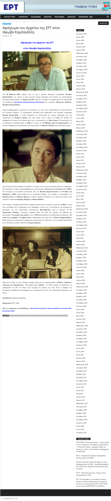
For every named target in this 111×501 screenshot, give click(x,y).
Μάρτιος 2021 (80, 244)
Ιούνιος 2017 (80, 390)
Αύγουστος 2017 (81, 384)
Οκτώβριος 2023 (81, 144)
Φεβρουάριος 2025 (82, 92)
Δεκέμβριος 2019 (81, 293)
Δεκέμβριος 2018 (81, 332)
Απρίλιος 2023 (80, 163)
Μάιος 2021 (79, 238)
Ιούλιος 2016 (80, 426)
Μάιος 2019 (79, 316)
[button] (107, 16)
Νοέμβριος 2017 (81, 374)
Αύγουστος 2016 (81, 423)
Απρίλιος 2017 (80, 397)
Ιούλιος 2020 (80, 270)
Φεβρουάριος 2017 (82, 403)
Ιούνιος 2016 (80, 429)
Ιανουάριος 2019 (81, 329)
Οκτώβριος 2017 (81, 377)
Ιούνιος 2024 (80, 118)
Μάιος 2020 (79, 277)
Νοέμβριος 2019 (81, 296)
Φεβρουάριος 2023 (82, 170)
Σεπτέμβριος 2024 (81, 108)
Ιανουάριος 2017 (81, 407)
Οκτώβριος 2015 (81, 432)
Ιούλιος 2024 (80, 115)
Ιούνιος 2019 (80, 313)
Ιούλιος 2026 (80, 37)
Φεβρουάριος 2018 (82, 364)
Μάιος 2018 (79, 355)
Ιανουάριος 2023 (81, 173)
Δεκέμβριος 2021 (81, 215)
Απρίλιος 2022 (80, 202)
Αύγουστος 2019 (81, 306)
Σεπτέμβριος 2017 (81, 381)
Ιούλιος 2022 (80, 193)
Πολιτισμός (59, 17)
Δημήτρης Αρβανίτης (34, 315)
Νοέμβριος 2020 (81, 257)
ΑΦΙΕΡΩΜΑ (23, 315)
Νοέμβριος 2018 (81, 335)
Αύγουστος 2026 (81, 34)
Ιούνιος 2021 (80, 235)
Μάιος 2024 (79, 121)
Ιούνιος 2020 (80, 274)
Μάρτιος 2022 (80, 206)
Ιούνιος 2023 (80, 157)
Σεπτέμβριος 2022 (81, 186)
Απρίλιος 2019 (80, 319)
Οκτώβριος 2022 (81, 183)
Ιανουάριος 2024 (81, 134)
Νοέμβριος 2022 (81, 180)
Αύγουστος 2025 (81, 73)
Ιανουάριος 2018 (81, 368)
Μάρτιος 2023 (80, 167)
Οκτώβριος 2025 (81, 66)
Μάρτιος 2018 (80, 361)
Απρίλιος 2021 (80, 241)
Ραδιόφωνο (36, 17)
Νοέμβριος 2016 (81, 413)
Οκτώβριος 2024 (81, 105)
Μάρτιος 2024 (80, 128)
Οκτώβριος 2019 (81, 300)
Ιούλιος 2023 (80, 154)
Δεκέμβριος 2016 (81, 410)
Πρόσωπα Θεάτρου (61, 315)
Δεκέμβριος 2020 (81, 254)
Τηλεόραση (23, 17)
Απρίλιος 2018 (80, 358)
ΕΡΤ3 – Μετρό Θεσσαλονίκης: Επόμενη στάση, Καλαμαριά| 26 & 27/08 (91, 474)
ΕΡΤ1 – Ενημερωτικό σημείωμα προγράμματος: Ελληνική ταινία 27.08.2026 (91, 457)
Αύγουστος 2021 (81, 228)
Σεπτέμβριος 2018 (81, 342)
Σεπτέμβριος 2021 (81, 225)
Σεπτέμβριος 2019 (81, 303)
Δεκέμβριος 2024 (81, 99)
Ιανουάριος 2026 (81, 56)
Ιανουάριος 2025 (81, 95)
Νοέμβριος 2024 (81, 102)
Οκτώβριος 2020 (81, 261)
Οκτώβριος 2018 (81, 338)
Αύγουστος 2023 (81, 150)
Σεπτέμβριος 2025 (81, 69)
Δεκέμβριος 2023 (81, 137)
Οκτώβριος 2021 (81, 222)
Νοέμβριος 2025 (81, 63)
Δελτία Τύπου (9, 17)
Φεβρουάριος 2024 (82, 131)
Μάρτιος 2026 (80, 50)
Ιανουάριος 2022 (81, 212)
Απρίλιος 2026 (80, 47)
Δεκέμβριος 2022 (81, 176)
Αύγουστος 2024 (81, 111)
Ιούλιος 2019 (80, 309)
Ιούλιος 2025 (80, 76)
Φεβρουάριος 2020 (82, 287)
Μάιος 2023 (79, 160)
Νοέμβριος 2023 (81, 141)
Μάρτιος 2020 (80, 283)
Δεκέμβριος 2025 (81, 60)
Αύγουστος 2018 (81, 345)
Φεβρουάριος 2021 (82, 248)
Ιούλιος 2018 (80, 348)
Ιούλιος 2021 (80, 231)
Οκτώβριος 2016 (81, 416)
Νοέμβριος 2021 (81, 218)
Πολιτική (47, 17)
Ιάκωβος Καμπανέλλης (48, 315)
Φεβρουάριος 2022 (82, 209)
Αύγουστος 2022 (81, 189)
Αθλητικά (71, 17)
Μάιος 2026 (79, 43)
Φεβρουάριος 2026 (82, 53)
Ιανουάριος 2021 (81, 251)
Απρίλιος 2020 (80, 280)
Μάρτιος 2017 (80, 400)
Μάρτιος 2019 (80, 322)
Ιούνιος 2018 (80, 351)
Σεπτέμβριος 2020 (81, 264)
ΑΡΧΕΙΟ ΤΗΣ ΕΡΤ (14, 315)
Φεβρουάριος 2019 (82, 325)
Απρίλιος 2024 (80, 124)
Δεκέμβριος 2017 (81, 371)
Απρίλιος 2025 (80, 86)
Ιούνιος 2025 (80, 79)
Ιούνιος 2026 (80, 40)
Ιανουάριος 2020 (81, 290)
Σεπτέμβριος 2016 (81, 419)
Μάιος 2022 (79, 199)
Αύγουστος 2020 (81, 267)
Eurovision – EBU (86, 17)
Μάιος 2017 (79, 394)
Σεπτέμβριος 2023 (81, 147)
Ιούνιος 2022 (80, 196)
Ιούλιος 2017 (80, 387)
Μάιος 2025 (79, 82)
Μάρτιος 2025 (80, 89)
